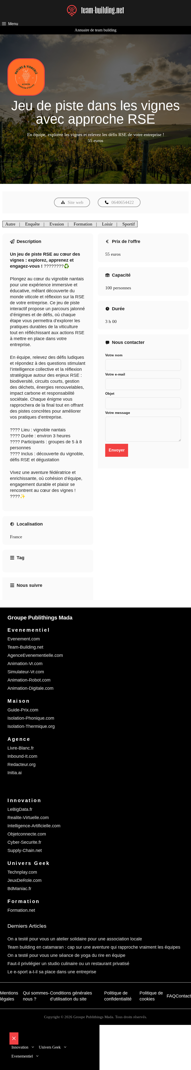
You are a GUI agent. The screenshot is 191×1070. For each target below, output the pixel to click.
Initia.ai (14, 772)
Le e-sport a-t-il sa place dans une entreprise (51, 971)
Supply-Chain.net (24, 850)
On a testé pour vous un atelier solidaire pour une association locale (74, 938)
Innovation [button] (19, 1047)
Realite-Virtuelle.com (28, 817)
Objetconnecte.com (26, 834)
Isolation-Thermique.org (31, 726)
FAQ (171, 996)
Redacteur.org (21, 764)
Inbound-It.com (22, 756)
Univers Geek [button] (50, 1047)
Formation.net (21, 910)
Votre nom (113, 355)
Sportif (128, 224)
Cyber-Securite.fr (24, 842)
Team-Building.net (25, 647)
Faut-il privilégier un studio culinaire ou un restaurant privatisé (68, 963)
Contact (183, 996)
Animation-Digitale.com (30, 688)
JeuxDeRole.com (24, 880)
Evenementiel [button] (22, 1056)
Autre (10, 224)
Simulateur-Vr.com (25, 671)
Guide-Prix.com (22, 709)
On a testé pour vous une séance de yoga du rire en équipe (66, 955)
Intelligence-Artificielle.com (33, 825)
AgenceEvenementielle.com (35, 655)
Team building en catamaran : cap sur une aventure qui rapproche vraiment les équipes (93, 947)
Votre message (117, 413)
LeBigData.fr (19, 809)
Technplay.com (22, 872)
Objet (109, 393)
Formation (83, 224)
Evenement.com (23, 638)
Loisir (107, 224)
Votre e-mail (115, 374)
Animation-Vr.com (25, 663)
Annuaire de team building (95, 30)
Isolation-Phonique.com (30, 718)
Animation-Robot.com (28, 680)
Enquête (32, 224)
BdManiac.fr (19, 888)
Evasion (56, 224)
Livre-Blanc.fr (20, 748)
